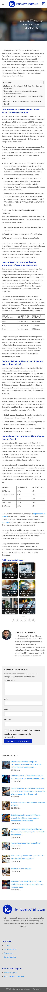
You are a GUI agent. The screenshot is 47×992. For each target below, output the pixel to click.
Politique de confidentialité (14, 976)
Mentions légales (10, 972)
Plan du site (37, 989)
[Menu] (3, 4)
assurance (5, 522)
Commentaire (9, 680)
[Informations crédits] (23, 4)
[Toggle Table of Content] (40, 83)
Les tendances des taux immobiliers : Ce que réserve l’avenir (22, 103)
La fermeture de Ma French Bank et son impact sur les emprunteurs (23, 87)
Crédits (7, 945)
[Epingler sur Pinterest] (29, 620)
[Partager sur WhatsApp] (13, 620)
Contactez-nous (10, 957)
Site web (7, 720)
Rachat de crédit (10, 949)
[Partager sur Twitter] (21, 620)
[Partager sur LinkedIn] (33, 620)
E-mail (7, 709)
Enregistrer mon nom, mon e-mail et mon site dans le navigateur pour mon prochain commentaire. (22, 733)
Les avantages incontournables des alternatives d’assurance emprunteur (20, 92)
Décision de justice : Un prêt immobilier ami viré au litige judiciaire (23, 97)
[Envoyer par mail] (25, 620)
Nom (6, 699)
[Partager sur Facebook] (17, 620)
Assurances (8, 953)
